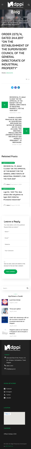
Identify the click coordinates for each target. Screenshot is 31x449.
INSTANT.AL (9, 446)
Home (3, 17)
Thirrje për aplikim (15, 309)
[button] (28, 5)
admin (8, 184)
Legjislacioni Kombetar (14, 17)
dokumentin (9, 73)
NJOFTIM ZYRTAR (15, 300)
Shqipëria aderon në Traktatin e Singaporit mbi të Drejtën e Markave (19, 331)
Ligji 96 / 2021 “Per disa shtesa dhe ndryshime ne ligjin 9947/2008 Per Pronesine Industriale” (13, 196)
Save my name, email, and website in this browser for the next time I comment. (14, 265)
